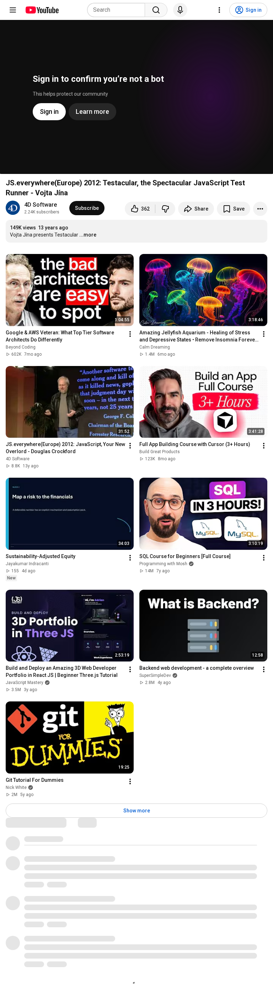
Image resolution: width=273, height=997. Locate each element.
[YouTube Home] (42, 10)
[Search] (156, 10)
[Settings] (219, 10)
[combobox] (118, 10)
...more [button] (87, 235)
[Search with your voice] (180, 10)
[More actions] (260, 209)
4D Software (40, 204)
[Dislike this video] (165, 209)
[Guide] (13, 10)
